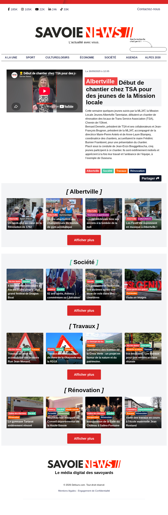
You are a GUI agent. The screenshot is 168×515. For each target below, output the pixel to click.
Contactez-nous (148, 9)
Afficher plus (84, 240)
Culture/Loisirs (57, 57)
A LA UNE (11, 57)
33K (66, 9)
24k (54, 9)
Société (110, 57)
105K (28, 9)
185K (14, 9)
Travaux (121, 170)
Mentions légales (67, 490)
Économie (87, 57)
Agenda (132, 57)
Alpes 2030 (153, 57)
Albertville (93, 170)
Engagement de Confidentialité (94, 490)
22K (42, 9)
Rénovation (137, 170)
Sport (30, 57)
